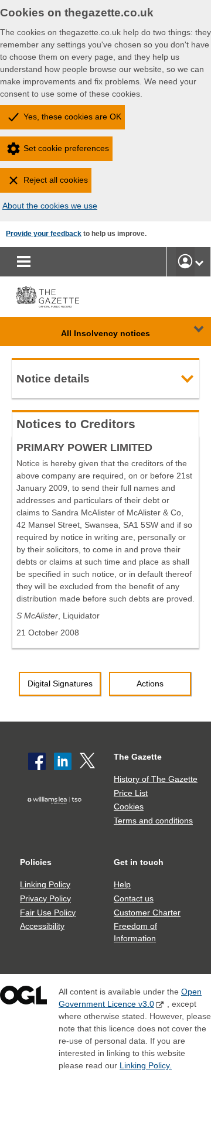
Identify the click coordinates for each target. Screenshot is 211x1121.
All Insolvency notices (105, 333)
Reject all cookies (55, 179)
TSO (57, 817)
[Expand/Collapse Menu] (190, 331)
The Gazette (138, 756)
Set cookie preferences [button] (66, 148)
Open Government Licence (23, 998)
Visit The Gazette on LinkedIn (63, 761)
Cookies (129, 806)
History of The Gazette (156, 779)
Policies (36, 862)
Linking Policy (45, 884)
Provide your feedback (43, 234)
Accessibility (42, 926)
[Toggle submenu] (199, 261)
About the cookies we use (49, 205)
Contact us (134, 898)
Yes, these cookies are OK (72, 116)
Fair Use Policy (48, 912)
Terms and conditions (153, 820)
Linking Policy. (146, 1065)
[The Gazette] (47, 296)
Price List (131, 793)
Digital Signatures (60, 683)
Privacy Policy (45, 898)
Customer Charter (147, 912)
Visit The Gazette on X (88, 761)
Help (122, 884)
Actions (150, 683)
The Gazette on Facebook (37, 761)
